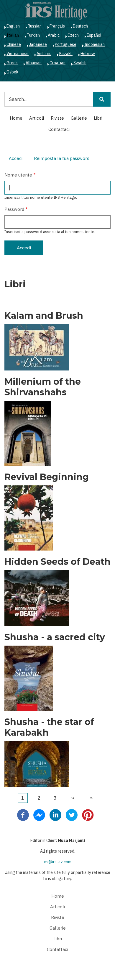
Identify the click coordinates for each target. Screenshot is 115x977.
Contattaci (59, 129)
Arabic (54, 35)
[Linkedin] (55, 814)
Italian (12, 35)
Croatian (57, 62)
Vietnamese (17, 53)
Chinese (13, 44)
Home (16, 118)
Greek (12, 62)
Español (94, 35)
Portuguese (65, 44)
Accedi (18, 159)
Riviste (57, 118)
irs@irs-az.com (57, 861)
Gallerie (79, 118)
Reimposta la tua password (61, 158)
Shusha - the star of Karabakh (49, 727)
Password (14, 209)
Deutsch (80, 26)
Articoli (36, 118)
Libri (98, 118)
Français (57, 26)
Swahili (79, 62)
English (13, 26)
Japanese (38, 44)
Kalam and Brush (43, 315)
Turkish (33, 35)
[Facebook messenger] (39, 814)
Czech (73, 35)
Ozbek (12, 72)
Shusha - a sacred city (54, 637)
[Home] (56, 10)
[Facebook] (23, 814)
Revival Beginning (46, 477)
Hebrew (87, 53)
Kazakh (66, 53)
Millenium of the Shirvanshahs (42, 387)
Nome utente (18, 175)
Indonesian (94, 44)
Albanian (34, 62)
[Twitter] (72, 814)
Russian (35, 26)
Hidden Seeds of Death (57, 561)
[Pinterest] (88, 814)
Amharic (44, 53)
